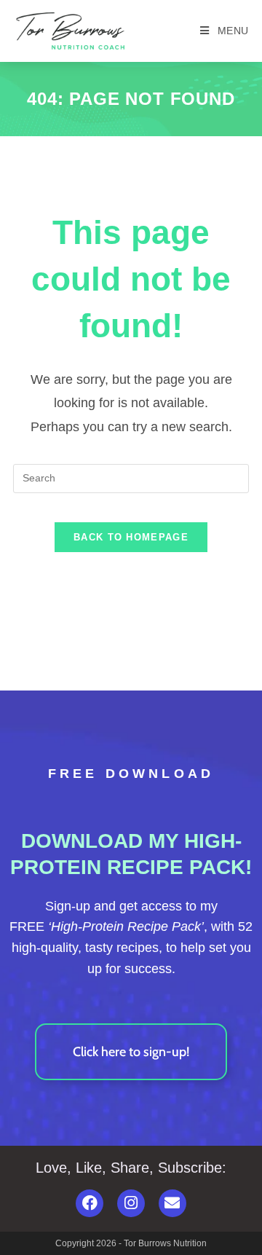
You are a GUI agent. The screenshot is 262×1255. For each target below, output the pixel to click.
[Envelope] (172, 1203)
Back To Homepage (131, 537)
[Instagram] (131, 1203)
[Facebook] (89, 1203)
